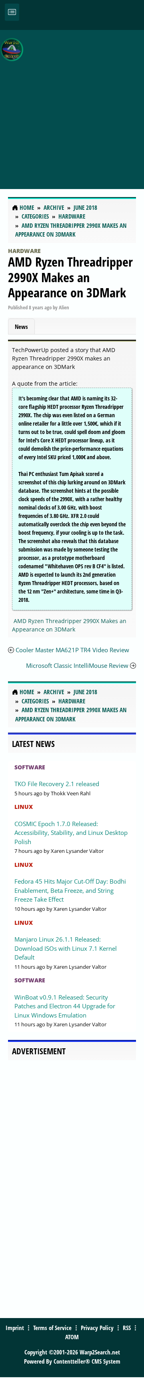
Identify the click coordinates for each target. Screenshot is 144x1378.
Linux (23, 806)
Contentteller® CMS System (87, 1361)
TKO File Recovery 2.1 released (56, 784)
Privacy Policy (97, 1328)
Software (29, 767)
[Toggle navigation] (12, 12)
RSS (127, 1328)
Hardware (24, 251)
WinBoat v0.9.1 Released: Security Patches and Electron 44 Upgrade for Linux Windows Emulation (64, 1006)
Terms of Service (52, 1328)
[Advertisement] (72, 105)
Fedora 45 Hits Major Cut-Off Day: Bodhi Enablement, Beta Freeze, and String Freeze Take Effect (70, 890)
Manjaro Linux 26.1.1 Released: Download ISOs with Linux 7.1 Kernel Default (65, 948)
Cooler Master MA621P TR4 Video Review (72, 650)
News (21, 327)
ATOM (72, 1337)
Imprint (15, 1328)
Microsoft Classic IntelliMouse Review (78, 665)
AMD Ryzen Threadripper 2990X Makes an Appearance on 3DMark (70, 277)
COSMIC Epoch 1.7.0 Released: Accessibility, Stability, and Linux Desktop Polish (71, 833)
